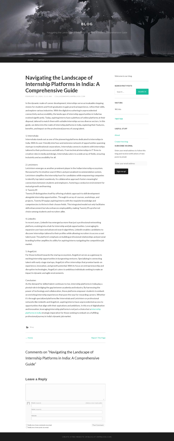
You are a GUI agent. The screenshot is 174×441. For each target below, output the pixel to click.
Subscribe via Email (124, 146)
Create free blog (121, 141)
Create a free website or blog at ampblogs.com (86, 437)
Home (30, 60)
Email (36, 403)
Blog (87, 24)
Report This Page (98, 338)
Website (34, 416)
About (41, 60)
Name (36, 409)
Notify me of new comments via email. (40, 425)
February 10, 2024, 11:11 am (38, 96)
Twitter (119, 119)
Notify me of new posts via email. (38, 427)
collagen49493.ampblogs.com (70, 96)
